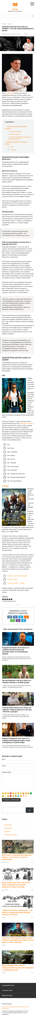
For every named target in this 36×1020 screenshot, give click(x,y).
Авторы (26, 34)
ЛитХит (15, 9)
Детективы (8, 825)
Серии (3, 917)
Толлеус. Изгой (12, 579)
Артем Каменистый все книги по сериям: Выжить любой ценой (16, 681)
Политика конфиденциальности (12, 1006)
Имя (4, 759)
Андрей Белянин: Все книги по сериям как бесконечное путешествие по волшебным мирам (15, 650)
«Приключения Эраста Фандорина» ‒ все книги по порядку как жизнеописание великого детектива (17, 912)
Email (4, 766)
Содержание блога (8, 985)
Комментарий (6, 772)
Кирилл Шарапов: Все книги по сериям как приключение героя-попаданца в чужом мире (16, 740)
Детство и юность (16, 131)
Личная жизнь (15, 134)
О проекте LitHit (7, 990)
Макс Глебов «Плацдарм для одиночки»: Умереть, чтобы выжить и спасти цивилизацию (17, 857)
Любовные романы (10, 835)
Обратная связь (7, 995)
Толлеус (13, 150)
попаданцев (9, 93)
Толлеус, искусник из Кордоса (17, 576)
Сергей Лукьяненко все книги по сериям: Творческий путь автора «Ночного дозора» (17, 709)
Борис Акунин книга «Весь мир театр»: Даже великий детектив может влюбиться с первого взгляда (16, 885)
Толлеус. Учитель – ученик (16, 583)
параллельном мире (26, 423)
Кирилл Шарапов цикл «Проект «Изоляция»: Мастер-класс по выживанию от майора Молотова (18, 968)
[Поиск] (30, 810)
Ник (12, 147)
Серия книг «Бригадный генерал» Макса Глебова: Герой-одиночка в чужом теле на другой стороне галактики (18, 940)
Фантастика (8, 828)
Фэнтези (7, 831)
